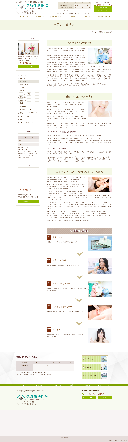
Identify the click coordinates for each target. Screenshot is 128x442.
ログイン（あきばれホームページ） (118, 440)
